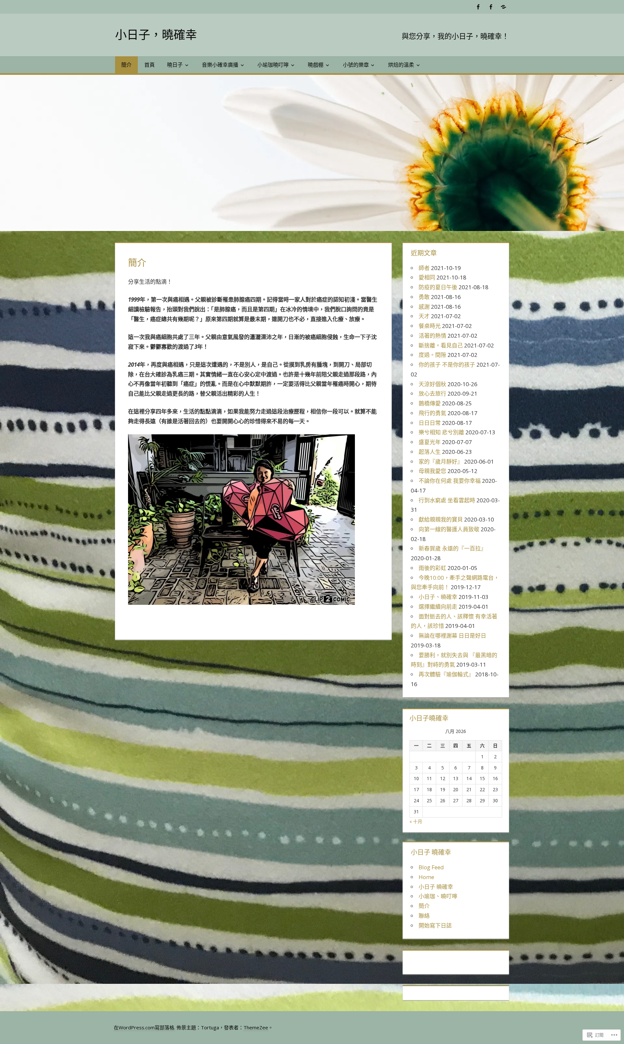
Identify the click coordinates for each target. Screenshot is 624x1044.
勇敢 (424, 297)
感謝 (424, 306)
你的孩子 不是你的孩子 (447, 364)
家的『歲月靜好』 (441, 461)
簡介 (126, 65)
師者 (424, 268)
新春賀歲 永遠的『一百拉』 (452, 548)
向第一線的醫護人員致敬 (449, 529)
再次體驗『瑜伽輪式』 (446, 674)
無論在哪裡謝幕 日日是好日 (452, 635)
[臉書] (478, 6)
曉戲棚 (315, 65)
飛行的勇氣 (432, 413)
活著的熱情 (432, 335)
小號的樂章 (356, 65)
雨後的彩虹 (432, 568)
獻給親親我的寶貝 (441, 519)
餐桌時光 (430, 326)
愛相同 (427, 277)
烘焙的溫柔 (401, 65)
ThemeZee (255, 1027)
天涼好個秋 (432, 384)
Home (426, 877)
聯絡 (424, 915)
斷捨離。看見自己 (441, 345)
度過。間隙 (432, 355)
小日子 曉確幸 (436, 886)
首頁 (149, 65)
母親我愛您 (432, 471)
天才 (424, 316)
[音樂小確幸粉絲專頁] (490, 6)
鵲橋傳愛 (430, 403)
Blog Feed (431, 867)
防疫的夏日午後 (438, 287)
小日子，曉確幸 (156, 35)
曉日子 (175, 65)
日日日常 (430, 423)
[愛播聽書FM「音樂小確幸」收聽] (503, 6)
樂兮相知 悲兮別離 (441, 432)
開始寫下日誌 (435, 925)
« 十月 (416, 821)
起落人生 (430, 451)
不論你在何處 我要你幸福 (450, 480)
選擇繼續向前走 (438, 606)
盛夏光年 (430, 442)
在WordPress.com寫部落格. (144, 1027)
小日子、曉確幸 (438, 597)
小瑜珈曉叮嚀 (273, 65)
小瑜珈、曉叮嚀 (438, 896)
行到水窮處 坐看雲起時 (447, 500)
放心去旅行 (432, 393)
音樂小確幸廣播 (220, 65)
